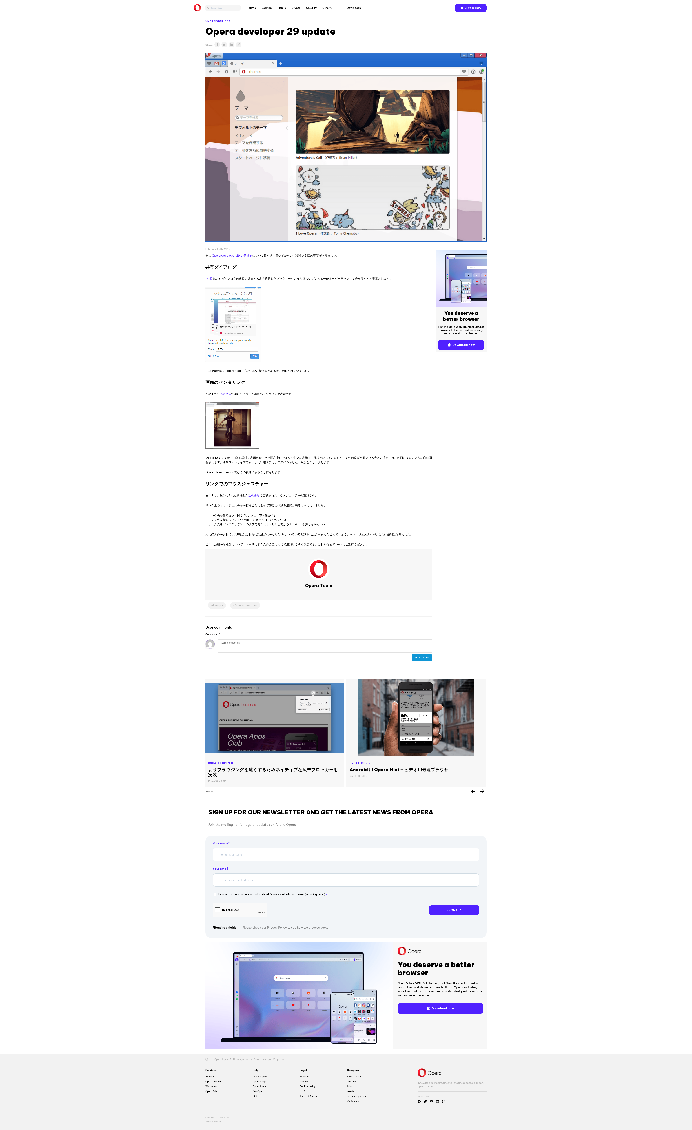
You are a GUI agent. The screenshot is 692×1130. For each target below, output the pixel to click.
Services (211, 1070)
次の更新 (225, 394)
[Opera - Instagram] (444, 1101)
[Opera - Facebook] (419, 1101)
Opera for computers (246, 605)
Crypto (296, 8)
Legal (303, 1070)
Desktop (266, 8)
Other (326, 8)
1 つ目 (209, 278)
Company (353, 1070)
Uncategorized (217, 21)
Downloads (354, 8)
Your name (220, 843)
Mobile (282, 8)
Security (311, 8)
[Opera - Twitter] (425, 1101)
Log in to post (422, 657)
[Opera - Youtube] (431, 1101)
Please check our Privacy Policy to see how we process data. (285, 927)
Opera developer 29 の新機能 (232, 255)
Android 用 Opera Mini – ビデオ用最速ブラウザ (399, 769)
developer (217, 605)
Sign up (454, 910)
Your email (220, 869)
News (252, 8)
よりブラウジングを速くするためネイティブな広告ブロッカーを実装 (273, 772)
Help (255, 1070)
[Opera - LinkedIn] (437, 1101)
